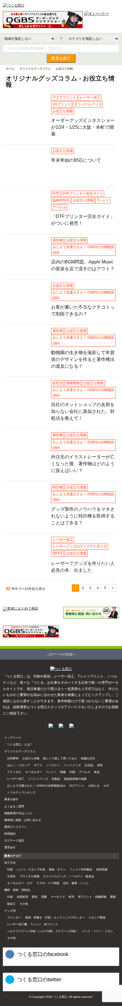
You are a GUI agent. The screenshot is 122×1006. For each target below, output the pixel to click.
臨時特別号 (61, 200)
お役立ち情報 (62, 111)
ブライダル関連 (29, 876)
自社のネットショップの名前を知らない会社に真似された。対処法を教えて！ (83, 411)
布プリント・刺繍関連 (92, 896)
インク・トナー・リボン (97, 931)
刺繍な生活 (88, 758)
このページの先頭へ (61, 654)
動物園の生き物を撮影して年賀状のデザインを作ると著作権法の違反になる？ (83, 359)
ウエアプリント (64, 97)
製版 (113, 896)
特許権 (57, 487)
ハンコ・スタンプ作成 (31, 869)
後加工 (11, 903)
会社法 (57, 383)
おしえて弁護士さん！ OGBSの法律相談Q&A (83, 249)
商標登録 (73, 383)
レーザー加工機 (17, 924)
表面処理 (22, 896)
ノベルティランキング (21, 792)
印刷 (72, 772)
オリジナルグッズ (88, 104)
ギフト (38, 765)
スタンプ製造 (97, 917)
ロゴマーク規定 (14, 840)
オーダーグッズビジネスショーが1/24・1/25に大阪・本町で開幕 (83, 127)
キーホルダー (33, 772)
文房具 (11, 876)
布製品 (56, 778)
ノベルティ (53, 765)
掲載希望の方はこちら (18, 813)
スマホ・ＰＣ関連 (48, 883)
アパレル (59, 207)
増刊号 (57, 553)
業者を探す (61, 58)
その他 (24, 903)
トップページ (12, 737)
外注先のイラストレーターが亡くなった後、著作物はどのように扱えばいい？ (83, 463)
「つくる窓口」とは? (17, 744)
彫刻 (34, 896)
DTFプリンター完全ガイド (82, 194)
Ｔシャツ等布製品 (81, 869)
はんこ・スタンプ (18, 765)
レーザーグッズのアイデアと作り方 (79, 546)
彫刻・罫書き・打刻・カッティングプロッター (55, 917)
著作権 (57, 240)
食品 (97, 772)
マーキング (58, 896)
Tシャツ (103, 200)
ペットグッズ (72, 765)
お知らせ (94, 785)
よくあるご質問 (14, 806)
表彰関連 (102, 869)
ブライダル (14, 772)
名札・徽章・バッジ (76, 883)
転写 (71, 896)
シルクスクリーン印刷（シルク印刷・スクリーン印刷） (42, 931)
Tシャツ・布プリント (44, 924)
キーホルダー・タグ (20, 883)
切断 (44, 896)
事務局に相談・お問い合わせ (22, 820)
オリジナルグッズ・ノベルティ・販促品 (68, 876)
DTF (55, 194)
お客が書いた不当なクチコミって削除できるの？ (26, 314)
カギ (106, 785)
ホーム (10, 68)
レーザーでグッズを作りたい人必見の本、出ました (26, 568)
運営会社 (10, 847)
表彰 (100, 765)
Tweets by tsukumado (17, 988)
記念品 (89, 765)
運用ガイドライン (15, 826)
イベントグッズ (38, 778)
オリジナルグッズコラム (35, 68)
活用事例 (12, 758)
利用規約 (10, 833)
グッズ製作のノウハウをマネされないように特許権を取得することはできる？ (83, 516)
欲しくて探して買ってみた (60, 758)
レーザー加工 (90, 97)
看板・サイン (57, 869)
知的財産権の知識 (75, 778)
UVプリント (61, 104)
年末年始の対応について (76, 160)
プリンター (14, 917)
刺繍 (63, 772)
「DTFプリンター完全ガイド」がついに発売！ (26, 222)
